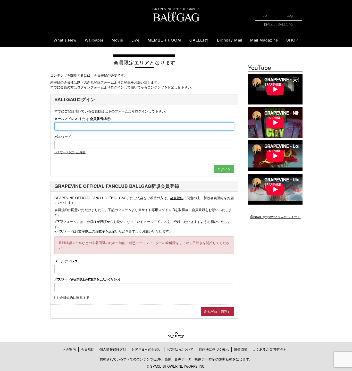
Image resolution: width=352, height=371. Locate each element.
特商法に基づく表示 (214, 349)
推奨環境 (240, 349)
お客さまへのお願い (146, 349)
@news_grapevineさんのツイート (275, 216)
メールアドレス (66, 118)
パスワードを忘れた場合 (70, 152)
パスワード (62, 136)
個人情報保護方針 (112, 349)
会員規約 (176, 197)
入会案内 (69, 349)
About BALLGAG (280, 24)
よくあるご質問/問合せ (270, 349)
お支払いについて (180, 349)
